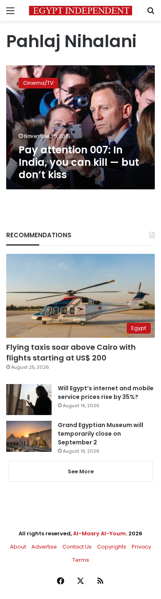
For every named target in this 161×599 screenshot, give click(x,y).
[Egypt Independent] (80, 10)
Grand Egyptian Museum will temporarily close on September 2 (100, 433)
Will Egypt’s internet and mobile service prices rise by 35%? (106, 392)
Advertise (44, 547)
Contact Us (77, 547)
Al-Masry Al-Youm (99, 533)
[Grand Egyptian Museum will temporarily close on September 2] (29, 436)
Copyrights (111, 547)
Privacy (141, 547)
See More (81, 471)
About (18, 547)
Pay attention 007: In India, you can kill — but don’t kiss (79, 162)
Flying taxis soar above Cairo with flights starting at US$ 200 (71, 352)
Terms (80, 560)
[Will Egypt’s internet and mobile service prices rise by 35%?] (29, 399)
